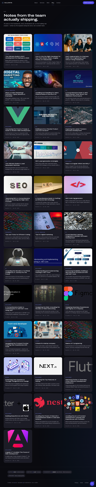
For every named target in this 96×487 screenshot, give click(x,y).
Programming (8, 232)
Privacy (76, 482)
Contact (58, 2)
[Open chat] (92, 484)
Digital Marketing (10, 90)
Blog (53, 2)
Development (8, 126)
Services (42, 2)
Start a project (88, 2)
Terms (81, 482)
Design (67, 304)
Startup (7, 54)
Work (48, 2)
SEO (66, 90)
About (36, 2)
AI (36, 90)
